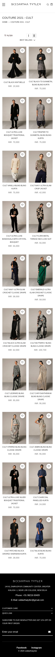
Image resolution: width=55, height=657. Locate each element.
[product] (14, 63)
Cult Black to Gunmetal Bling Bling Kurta (41, 83)
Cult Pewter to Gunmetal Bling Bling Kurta (40, 135)
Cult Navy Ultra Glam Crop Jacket (40, 187)
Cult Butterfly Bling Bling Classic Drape (40, 344)
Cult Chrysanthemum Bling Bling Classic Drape (40, 396)
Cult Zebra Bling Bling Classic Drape (41, 448)
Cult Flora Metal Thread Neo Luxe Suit (40, 237)
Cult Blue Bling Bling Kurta (40, 552)
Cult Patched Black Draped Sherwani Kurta (14, 552)
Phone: (19, 595)
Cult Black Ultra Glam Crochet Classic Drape (14, 344)
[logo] (25, 4)
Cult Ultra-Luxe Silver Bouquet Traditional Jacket (14, 500)
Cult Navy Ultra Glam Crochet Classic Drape (14, 291)
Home (4, 22)
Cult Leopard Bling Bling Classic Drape (14, 394)
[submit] (49, 632)
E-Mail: (14, 600)
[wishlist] (22, 50)
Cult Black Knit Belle (14, 82)
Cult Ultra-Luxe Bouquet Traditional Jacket (14, 135)
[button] (3, 5)
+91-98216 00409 (31, 595)
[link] (29, 35)
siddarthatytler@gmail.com (31, 600)
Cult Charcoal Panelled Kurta (41, 498)
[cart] (51, 4)
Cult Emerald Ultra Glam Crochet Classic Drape (41, 293)
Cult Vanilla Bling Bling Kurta (14, 187)
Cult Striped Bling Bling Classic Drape (14, 448)
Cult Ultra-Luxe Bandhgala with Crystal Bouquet (14, 239)
